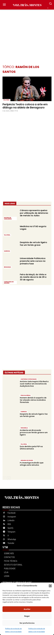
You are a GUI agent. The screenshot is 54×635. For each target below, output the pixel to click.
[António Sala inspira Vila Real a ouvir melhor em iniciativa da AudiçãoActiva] (10, 385)
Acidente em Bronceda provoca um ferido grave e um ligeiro (34, 432)
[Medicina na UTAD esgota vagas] (10, 230)
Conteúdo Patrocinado (29, 379)
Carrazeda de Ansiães (9, 282)
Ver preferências (27, 623)
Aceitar (27, 609)
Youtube (11, 543)
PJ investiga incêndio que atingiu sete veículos (31, 463)
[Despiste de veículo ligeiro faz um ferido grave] (10, 246)
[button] (50, 585)
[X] (4, 535)
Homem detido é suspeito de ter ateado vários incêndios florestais (33, 400)
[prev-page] (4, 478)
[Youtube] (4, 543)
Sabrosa (7, 251)
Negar (27, 616)
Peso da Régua (26, 395)
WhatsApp (12, 539)
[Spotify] (4, 528)
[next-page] (8, 478)
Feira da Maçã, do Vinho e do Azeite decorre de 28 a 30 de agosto (33, 277)
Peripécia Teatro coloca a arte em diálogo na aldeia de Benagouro (25, 106)
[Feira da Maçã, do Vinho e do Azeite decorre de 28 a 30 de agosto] (10, 278)
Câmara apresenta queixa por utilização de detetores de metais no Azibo (34, 213)
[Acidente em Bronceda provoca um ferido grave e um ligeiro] (10, 433)
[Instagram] (4, 516)
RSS (9, 524)
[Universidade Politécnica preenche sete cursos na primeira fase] (10, 262)
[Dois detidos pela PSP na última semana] (10, 450)
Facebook (11, 513)
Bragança (7, 267)
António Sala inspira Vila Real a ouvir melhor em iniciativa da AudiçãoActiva (34, 383)
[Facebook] (4, 512)
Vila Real (6, 100)
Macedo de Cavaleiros (8, 218)
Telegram (11, 531)
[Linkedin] (4, 520)
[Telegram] (4, 531)
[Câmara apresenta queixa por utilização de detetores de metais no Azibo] (10, 214)
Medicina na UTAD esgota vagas (33, 227)
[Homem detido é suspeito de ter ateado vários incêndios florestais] (10, 401)
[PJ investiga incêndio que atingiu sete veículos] (10, 466)
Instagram (12, 516)
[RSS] (4, 524)
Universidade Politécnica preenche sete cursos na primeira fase (32, 261)
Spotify (10, 528)
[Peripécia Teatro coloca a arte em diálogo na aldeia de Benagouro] (27, 89)
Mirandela (24, 428)
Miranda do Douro (27, 460)
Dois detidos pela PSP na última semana (31, 447)
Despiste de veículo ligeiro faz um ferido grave (33, 243)
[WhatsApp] (4, 539)
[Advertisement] (27, 33)
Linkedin (11, 520)
